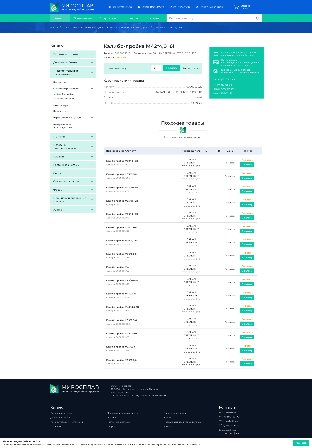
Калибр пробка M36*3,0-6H (122, 254)
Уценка (58, 209)
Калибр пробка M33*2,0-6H (122, 174)
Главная (54, 27)
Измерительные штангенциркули (62, 126)
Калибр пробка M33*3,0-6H (122, 187)
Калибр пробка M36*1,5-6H (121, 227)
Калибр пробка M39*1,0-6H (122, 161)
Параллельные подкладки (68, 117)
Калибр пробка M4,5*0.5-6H (122, 307)
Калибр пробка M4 (117, 267)
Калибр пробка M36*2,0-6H (122, 240)
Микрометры (60, 105)
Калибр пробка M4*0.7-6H (121, 293)
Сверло (58, 173)
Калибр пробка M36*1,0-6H (122, 214)
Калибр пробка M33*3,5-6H (122, 200)
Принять (301, 442)
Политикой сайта (135, 445)
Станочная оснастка (66, 181)
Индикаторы (60, 82)
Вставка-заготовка (65, 54)
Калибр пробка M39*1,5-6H (121, 333)
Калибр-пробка (141, 27)
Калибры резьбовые (118, 27)
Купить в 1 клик (191, 68)
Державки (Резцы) (65, 62)
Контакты (152, 18)
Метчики (59, 136)
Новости (131, 18)
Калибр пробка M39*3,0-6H (122, 360)
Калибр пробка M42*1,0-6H (122, 280)
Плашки (58, 156)
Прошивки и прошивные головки (69, 199)
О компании (83, 18)
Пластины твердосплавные (64, 146)
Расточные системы (66, 164)
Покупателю (108, 18)
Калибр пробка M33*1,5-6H (121, 346)
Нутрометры (60, 111)
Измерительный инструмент (89, 27)
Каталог (60, 18)
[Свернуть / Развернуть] (92, 54)
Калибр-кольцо (65, 98)
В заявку (171, 67)
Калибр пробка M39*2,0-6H (122, 320)
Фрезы (57, 189)
